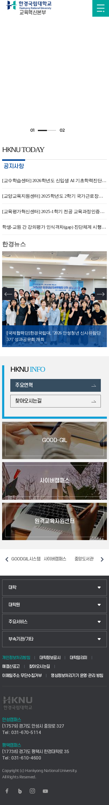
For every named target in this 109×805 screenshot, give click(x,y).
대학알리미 (78, 657)
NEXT (101, 294)
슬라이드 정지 (73, 130)
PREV (8, 294)
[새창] (7, 791)
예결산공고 (11, 666)
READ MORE (104, 166)
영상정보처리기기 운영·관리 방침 (77, 675)
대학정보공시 (49, 657)
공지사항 (14, 166)
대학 (12, 587)
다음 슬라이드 (102, 559)
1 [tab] (42, 130)
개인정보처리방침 (16, 657)
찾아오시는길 (39, 666)
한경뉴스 (14, 244)
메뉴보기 (100, 8)
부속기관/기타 (20, 639)
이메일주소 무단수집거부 (21, 675)
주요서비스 (18, 621)
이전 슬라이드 (6, 559)
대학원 (14, 604)
